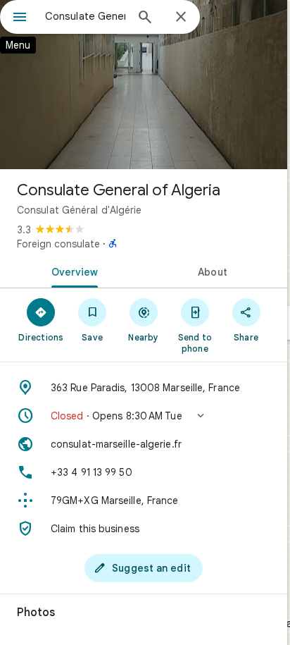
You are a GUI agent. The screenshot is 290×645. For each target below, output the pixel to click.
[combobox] (85, 16)
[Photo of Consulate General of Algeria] (143, 84)
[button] (143, 416)
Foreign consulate (58, 244)
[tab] (72, 271)
